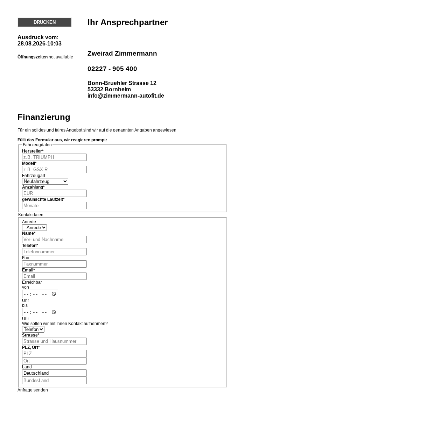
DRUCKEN (45, 22)
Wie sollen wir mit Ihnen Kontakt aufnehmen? (65, 323)
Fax (25, 257)
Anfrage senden (33, 390)
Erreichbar (32, 282)
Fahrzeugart (33, 175)
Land (27, 367)
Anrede (29, 221)
